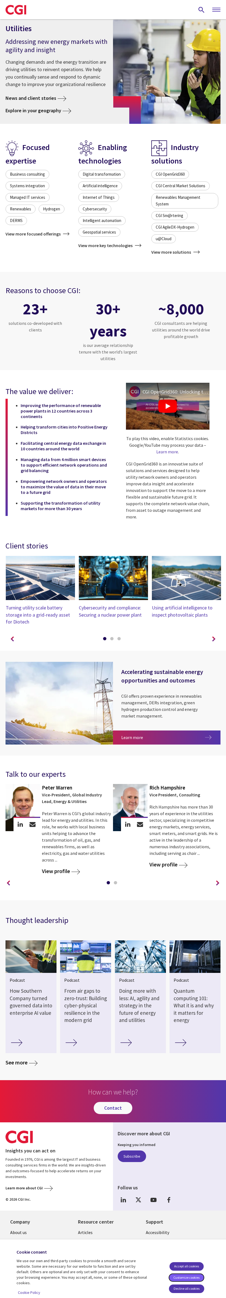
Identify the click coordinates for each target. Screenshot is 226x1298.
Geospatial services (99, 232)
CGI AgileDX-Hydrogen (175, 227)
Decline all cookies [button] (187, 1288)
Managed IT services (27, 197)
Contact (113, 1108)
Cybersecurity (95, 209)
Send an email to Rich (140, 824)
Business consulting (27, 174)
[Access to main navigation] (216, 10)
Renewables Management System (178, 201)
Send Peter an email (32, 824)
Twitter (138, 1200)
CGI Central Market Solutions (180, 185)
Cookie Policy (29, 1292)
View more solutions (171, 252)
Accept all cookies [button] (186, 1266)
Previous (12, 639)
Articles (85, 1232)
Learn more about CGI (24, 1187)
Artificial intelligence (100, 185)
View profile (56, 871)
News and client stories (31, 98)
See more (17, 1062)
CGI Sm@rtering (169, 215)
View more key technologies (105, 245)
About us (18, 1232)
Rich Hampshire (167, 787)
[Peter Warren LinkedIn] (20, 824)
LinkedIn (123, 1200)
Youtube (153, 1200)
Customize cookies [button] (186, 1277)
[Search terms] (201, 9)
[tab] (106, 640)
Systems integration (27, 185)
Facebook (168, 1200)
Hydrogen (51, 209)
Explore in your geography (33, 110)
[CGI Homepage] (16, 9)
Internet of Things (99, 197)
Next (214, 639)
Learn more (167, 451)
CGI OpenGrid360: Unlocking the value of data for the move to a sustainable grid (175, 392)
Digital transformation (102, 174)
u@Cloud (163, 238)
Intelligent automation (102, 220)
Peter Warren (57, 787)
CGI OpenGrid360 (170, 174)
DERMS (16, 220)
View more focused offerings (33, 234)
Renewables (20, 209)
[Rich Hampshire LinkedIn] (128, 824)
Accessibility (157, 1232)
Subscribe (131, 1156)
